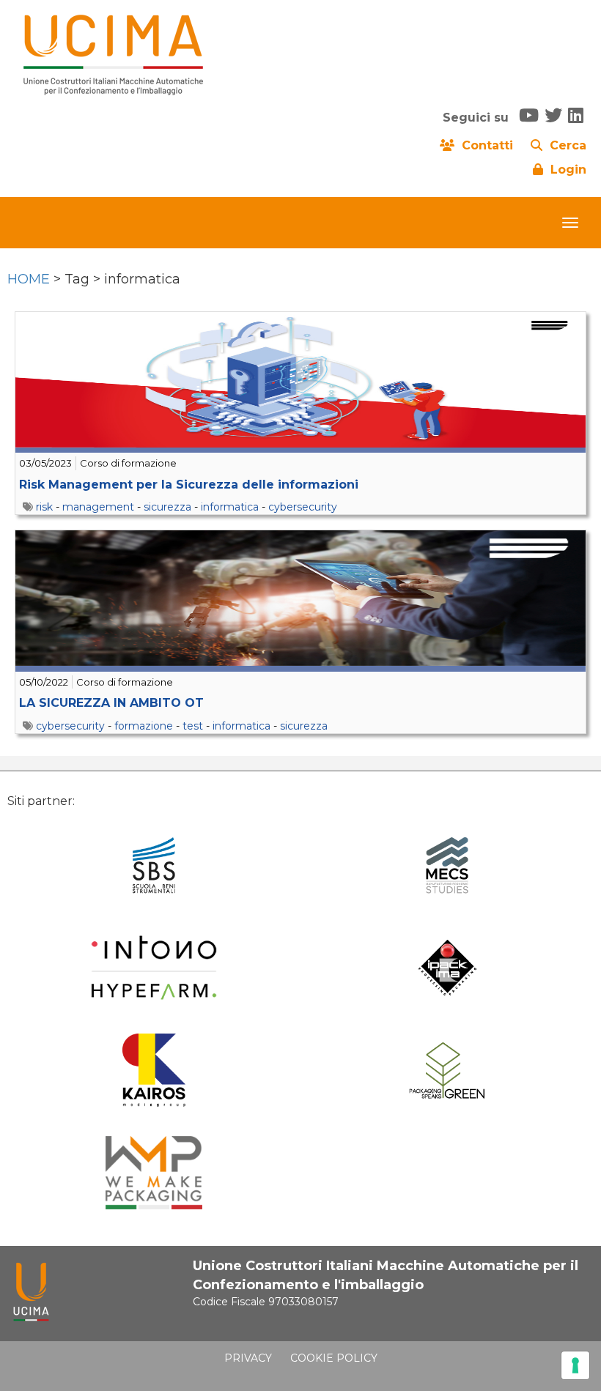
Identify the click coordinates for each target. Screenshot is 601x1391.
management (98, 506)
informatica (230, 506)
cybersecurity (302, 506)
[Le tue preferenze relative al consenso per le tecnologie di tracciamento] (575, 1365)
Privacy (248, 1358)
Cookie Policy (333, 1358)
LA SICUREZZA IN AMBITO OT (111, 703)
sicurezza (167, 506)
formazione (143, 725)
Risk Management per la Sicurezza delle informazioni (188, 485)
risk (44, 506)
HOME (28, 279)
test (192, 725)
